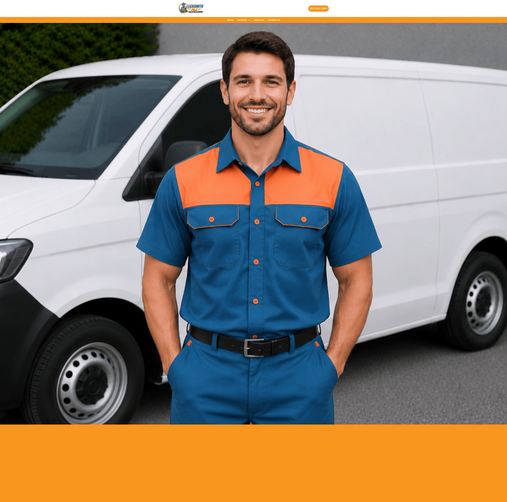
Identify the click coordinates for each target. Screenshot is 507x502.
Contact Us (274, 19)
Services (242, 19)
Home (230, 19)
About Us (259, 19)
